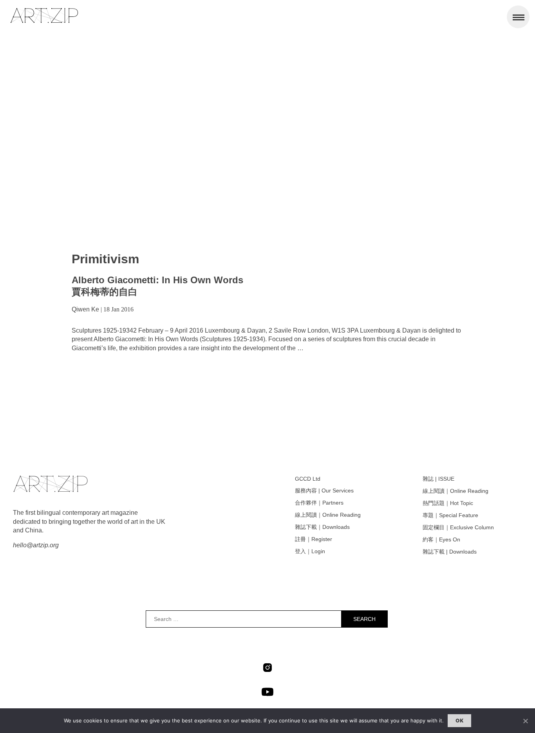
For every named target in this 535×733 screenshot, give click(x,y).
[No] (525, 721)
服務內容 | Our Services (324, 490)
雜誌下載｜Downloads (322, 527)
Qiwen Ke (85, 309)
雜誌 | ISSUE (438, 479)
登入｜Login (310, 551)
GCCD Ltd (307, 479)
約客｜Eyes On (441, 539)
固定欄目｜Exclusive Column (458, 527)
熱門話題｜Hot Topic (448, 503)
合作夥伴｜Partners (319, 503)
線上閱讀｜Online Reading (328, 515)
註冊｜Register (313, 539)
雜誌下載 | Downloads (450, 551)
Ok (459, 720)
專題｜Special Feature (450, 515)
